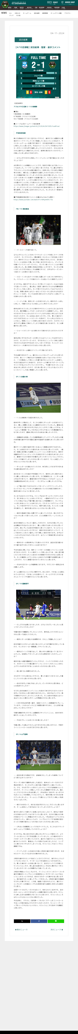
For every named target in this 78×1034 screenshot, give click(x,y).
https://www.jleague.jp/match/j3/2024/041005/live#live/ (37, 126)
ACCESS (29, 8)
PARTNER (56, 8)
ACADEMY (41, 8)
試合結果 (36, 13)
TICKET (54, 3)
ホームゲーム (27, 13)
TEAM (15, 8)
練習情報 (45, 13)
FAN (36, 8)
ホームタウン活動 (56, 13)
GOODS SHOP (68, 3)
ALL (10, 13)
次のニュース (56, 929)
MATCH (22, 8)
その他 (18, 15)
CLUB (63, 8)
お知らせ (17, 13)
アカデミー (67, 13)
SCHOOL (49, 8)
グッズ (11, 15)
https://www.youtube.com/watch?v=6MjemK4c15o (33, 200)
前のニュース (22, 929)
